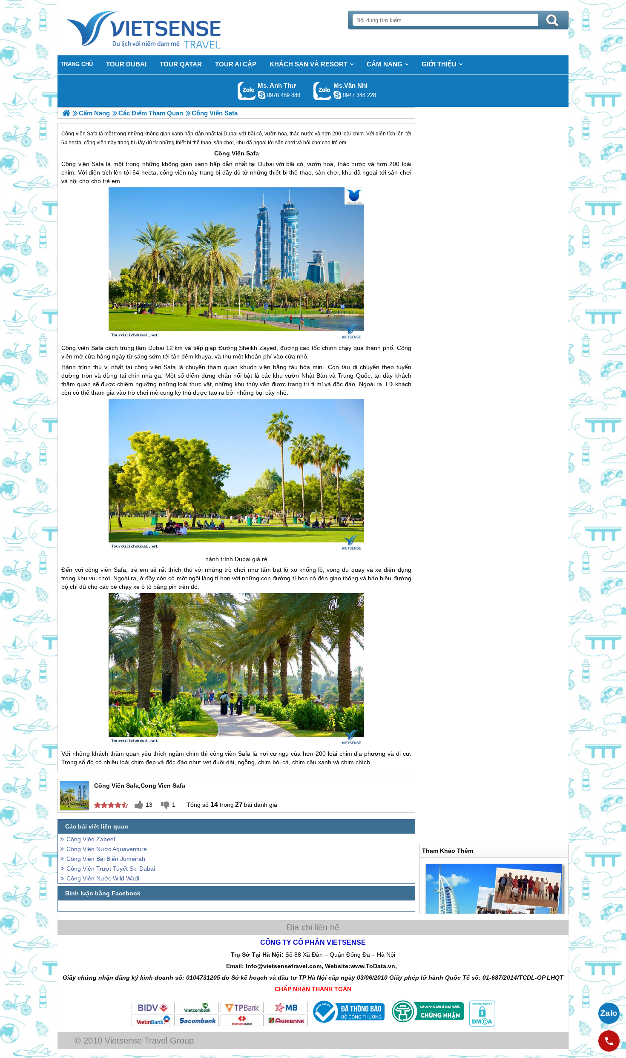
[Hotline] (609, 1041)
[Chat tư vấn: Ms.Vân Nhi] (337, 95)
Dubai (266, 164)
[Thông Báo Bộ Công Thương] (348, 1024)
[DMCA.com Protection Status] (481, 1024)
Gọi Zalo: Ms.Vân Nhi (322, 90)
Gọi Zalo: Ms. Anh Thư (246, 90)
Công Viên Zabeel (90, 839)
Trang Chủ (164, 27)
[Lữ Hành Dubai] (66, 113)
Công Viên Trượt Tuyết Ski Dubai (110, 868)
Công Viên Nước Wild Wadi (102, 878)
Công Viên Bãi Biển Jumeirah (105, 858)
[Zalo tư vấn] (609, 1013)
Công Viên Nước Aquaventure (106, 849)
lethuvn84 (261, 95)
